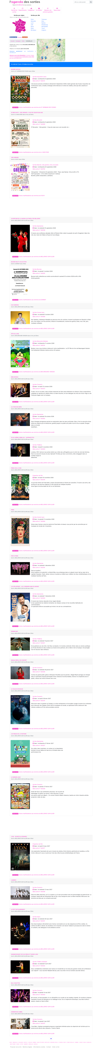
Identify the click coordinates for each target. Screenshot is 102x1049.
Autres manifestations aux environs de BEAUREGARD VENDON (37, 371)
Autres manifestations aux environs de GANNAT (32, 299)
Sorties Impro (36, 916)
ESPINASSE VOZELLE (54, 1042)
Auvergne (18, 41)
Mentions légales (27, 1047)
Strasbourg (45, 24)
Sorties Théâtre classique (40, 961)
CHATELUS (35, 1044)
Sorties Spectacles (38, 226)
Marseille (33, 21)
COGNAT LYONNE (82, 1042)
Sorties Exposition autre (39, 76)
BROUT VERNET (13, 1044)
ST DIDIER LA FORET (62, 1042)
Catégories (31, 10)
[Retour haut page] (51, 1038)
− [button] (38, 43)
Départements (23, 10)
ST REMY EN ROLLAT (70, 1042)
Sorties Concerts (37, 384)
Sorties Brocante (37, 120)
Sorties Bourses (37, 269)
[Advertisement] (72, 25)
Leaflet (63, 60)
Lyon (32, 23)
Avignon (44, 30)
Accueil (12, 41)
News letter (57, 10)
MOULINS (30, 1042)
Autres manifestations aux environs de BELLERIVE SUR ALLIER (36, 256)
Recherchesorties (14, 11)
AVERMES (34, 1042)
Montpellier (45, 26)
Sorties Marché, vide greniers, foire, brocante (45, 165)
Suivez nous (14, 37)
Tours (43, 28)
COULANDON (20, 1042)
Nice (43, 21)
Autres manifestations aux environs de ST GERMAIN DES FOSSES (37, 107)
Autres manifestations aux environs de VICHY (32, 195)
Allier (23, 41)
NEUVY (11, 1042)
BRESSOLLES (15, 1042)
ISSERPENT (26, 1044)
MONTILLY (26, 1042)
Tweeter (19, 37)
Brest (32, 26)
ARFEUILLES (31, 1044)
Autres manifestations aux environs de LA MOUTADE (34, 152)
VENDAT (17, 1044)
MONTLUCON (47, 1042)
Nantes (43, 23)
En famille (39, 10)
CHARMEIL (77, 1042)
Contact (48, 1047)
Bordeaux (33, 30)
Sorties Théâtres (37, 445)
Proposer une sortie (15, 1047)
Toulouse (44, 19)
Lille (32, 24)
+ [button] (38, 41)
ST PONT (21, 1044)
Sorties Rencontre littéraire (40, 341)
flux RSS (25, 37)
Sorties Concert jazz (38, 312)
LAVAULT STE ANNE (40, 1042)
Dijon (32, 28)
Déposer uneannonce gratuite (48, 11)
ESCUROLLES (88, 1042)
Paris (32, 19)
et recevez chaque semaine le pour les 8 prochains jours (22, 57)
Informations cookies (39, 1047)
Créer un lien (55, 1047)
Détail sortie (15, 107)
